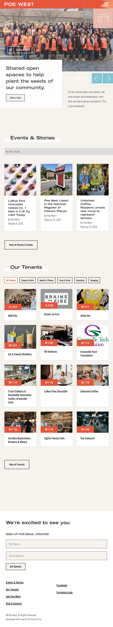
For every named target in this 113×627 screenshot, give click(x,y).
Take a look (15, 97)
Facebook (61, 585)
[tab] (11, 280)
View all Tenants (17, 464)
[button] (105, 4)
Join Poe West (13, 596)
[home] (19, 3)
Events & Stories (15, 582)
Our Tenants (12, 589)
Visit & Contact (14, 603)
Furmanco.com (64, 592)
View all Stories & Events (21, 244)
